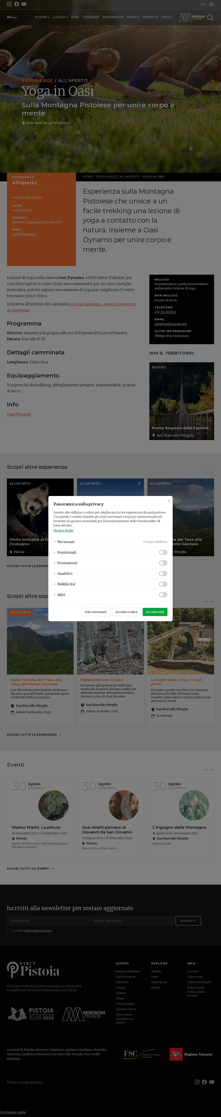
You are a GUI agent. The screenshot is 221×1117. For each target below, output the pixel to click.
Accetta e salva (126, 612)
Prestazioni (67, 563)
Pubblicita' (66, 584)
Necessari (66, 542)
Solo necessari (95, 612)
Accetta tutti (155, 612)
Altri (61, 595)
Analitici (65, 573)
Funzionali (66, 552)
